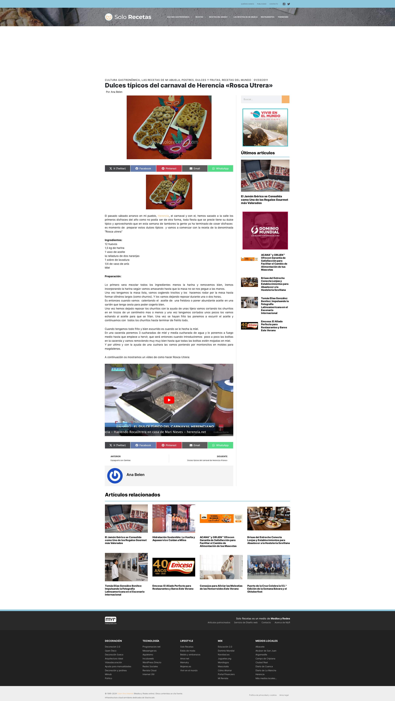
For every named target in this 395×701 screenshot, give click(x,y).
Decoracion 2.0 (112, 646)
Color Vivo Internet (125, 693)
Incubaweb (148, 658)
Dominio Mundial (226, 650)
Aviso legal (284, 695)
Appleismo (148, 654)
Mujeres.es (185, 666)
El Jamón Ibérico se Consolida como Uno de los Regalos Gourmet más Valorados (264, 200)
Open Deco (110, 650)
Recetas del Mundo (236, 79)
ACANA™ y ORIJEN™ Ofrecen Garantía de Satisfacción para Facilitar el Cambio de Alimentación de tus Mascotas (274, 262)
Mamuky (184, 662)
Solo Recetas (186, 646)
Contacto (273, 4)
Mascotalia (223, 666)
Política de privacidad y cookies (263, 695)
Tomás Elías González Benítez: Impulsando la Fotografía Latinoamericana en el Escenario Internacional (275, 306)
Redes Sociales (150, 666)
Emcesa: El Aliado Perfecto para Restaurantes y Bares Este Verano (274, 326)
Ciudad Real (262, 662)
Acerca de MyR (282, 622)
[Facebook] (284, 4)
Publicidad (261, 4)
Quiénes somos (247, 4)
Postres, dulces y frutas (201, 79)
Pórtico (108, 678)
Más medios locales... (266, 678)
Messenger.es (149, 650)
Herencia (163, 215)
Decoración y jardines (116, 670)
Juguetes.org (224, 658)
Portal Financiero (226, 674)
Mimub (108, 674)
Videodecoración (113, 662)
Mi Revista (223, 678)
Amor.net (184, 658)
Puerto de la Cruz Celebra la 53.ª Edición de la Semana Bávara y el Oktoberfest (267, 588)
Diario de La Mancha (266, 670)
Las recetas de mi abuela (161, 79)
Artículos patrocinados (219, 622)
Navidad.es (223, 654)
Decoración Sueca (114, 654)
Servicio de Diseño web (246, 622)
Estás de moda (187, 650)
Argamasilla (261, 654)
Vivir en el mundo (189, 670)
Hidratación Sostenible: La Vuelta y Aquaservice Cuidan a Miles (173, 539)
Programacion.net (151, 646)
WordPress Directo (152, 662)
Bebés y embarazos (190, 654)
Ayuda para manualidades (118, 666)
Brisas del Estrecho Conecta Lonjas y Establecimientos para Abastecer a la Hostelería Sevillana (274, 283)
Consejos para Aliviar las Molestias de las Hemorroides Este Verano (221, 587)
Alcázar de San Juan (266, 650)
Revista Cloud (149, 670)
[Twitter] (288, 4)
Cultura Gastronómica (122, 79)
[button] (190, 17)
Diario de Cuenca (264, 666)
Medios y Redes (280, 618)
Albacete (260, 646)
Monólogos (223, 662)
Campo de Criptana (265, 658)
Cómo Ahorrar (225, 670)
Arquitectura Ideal (114, 658)
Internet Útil (148, 674)
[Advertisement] (197, 49)
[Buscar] (285, 99)
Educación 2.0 (225, 646)
